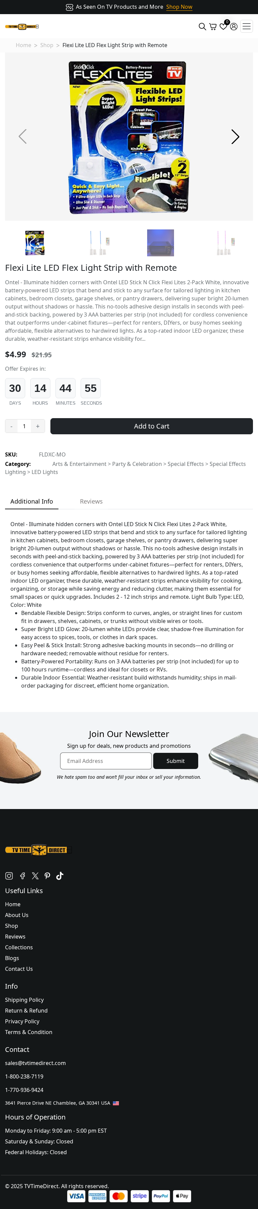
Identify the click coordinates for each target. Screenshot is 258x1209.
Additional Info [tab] (31, 501)
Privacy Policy (22, 1021)
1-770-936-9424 (24, 1090)
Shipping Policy (24, 999)
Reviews (15, 936)
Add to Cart (151, 426)
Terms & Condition (28, 1032)
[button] (235, 136)
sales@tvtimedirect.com (35, 1063)
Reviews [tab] (91, 501)
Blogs (12, 958)
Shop (46, 45)
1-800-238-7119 (24, 1076)
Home (23, 45)
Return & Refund (26, 1010)
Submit (176, 761)
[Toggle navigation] (246, 26)
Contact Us (19, 969)
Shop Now (179, 6)
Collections (19, 947)
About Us (17, 915)
